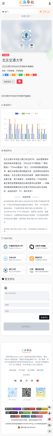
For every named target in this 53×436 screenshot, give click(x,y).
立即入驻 (46, 12)
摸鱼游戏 (12, 370)
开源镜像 (6, 55)
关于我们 (21, 370)
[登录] (49, 4)
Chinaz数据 (16, 167)
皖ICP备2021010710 (28, 427)
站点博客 (31, 370)
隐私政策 (40, 370)
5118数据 (36, 163)
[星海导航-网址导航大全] (26, 351)
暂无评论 (10, 279)
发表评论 (44, 317)
